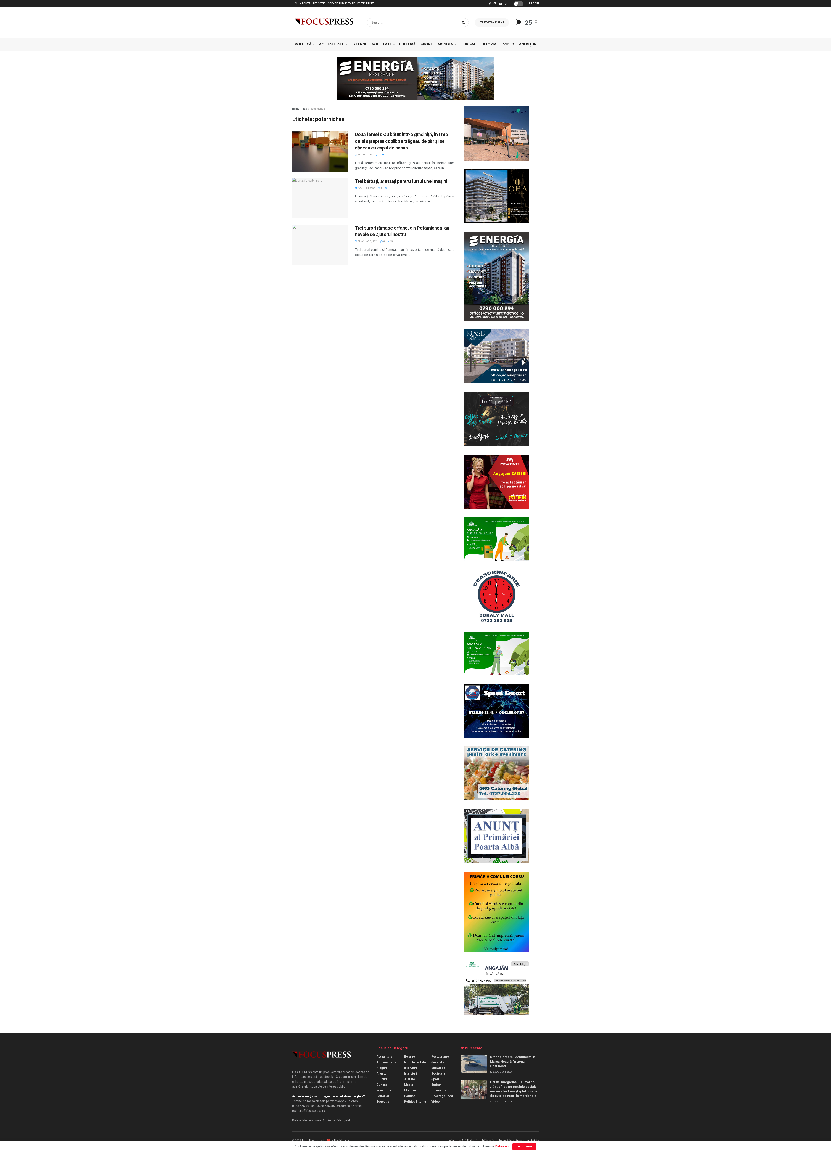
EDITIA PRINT (494, 22)
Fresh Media (341, 1140)
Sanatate (437, 1062)
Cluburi (382, 1079)
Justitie (409, 1079)
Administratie (386, 1062)
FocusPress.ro (310, 1140)
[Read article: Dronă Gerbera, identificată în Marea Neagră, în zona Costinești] (474, 1064)
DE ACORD (524, 1146)
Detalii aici (502, 1146)
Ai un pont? (302, 3)
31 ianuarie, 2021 (367, 241)
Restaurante (440, 1056)
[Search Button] (464, 22)
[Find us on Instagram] (495, 4)
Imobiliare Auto (415, 1062)
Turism (468, 44)
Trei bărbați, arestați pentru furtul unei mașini (401, 181)
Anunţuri (528, 44)
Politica (409, 1096)
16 (386, 154)
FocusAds (505, 1140)
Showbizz (438, 1068)
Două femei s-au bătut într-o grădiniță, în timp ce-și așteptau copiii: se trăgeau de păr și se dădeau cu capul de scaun (401, 141)
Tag (305, 108)
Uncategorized (442, 1096)
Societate (382, 44)
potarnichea (318, 108)
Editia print (365, 3)
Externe (359, 44)
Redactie (319, 3)
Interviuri (410, 1068)
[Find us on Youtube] (500, 4)
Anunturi (383, 1073)
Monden (445, 44)
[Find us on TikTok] (506, 4)
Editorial (489, 44)
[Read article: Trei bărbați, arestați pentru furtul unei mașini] (320, 198)
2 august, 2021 (366, 188)
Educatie (383, 1101)
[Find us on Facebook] (490, 4)
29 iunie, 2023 (365, 154)
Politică (303, 44)
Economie (384, 1090)
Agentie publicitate (341, 3)
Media (408, 1084)
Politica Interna (415, 1101)
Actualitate (331, 44)
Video (508, 44)
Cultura (382, 1084)
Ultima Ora (439, 1090)
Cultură (407, 44)
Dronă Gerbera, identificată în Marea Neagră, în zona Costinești (512, 1061)
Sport (426, 44)
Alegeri (382, 1068)
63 (391, 241)
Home (295, 108)
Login (535, 3)
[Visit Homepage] (324, 22)
